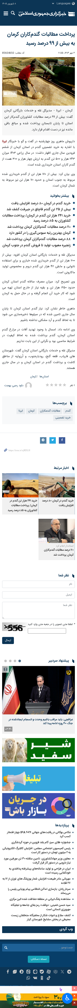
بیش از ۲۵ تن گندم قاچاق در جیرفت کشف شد (39, 209)
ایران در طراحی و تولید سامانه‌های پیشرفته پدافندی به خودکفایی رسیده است (40, 870)
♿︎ (67, 998)
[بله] (42, 972)
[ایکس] (62, 972)
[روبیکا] (55, 972)
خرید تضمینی (63, 418)
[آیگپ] (35, 972)
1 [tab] (19, 661)
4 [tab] (5, 661)
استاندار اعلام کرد (65, 546)
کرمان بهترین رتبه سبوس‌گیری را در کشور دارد (40, 233)
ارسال (8, 640)
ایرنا (42, 14)
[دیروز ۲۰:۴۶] (38, 690)
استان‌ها (44, 376)
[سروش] (21, 972)
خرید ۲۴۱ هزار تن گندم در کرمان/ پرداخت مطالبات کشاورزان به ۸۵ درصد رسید (36, 218)
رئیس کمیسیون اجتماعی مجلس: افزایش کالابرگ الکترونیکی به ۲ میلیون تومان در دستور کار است (36, 850)
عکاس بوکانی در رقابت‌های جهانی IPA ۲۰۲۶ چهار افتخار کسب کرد (39, 834)
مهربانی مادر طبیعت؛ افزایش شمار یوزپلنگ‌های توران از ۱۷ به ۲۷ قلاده (37, 881)
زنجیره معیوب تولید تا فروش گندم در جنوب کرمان (36, 245)
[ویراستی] (15, 972)
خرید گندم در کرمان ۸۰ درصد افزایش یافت (41, 203)
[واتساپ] (28, 978)
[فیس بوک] (8, 972)
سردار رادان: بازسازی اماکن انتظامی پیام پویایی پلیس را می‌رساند (39, 891)
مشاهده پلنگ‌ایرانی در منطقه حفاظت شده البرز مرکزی (40, 899)
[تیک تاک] (49, 978)
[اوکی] (42, 978)
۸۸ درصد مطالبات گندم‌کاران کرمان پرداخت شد (38, 239)
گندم (68, 411)
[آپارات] (49, 972)
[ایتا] (28, 972)
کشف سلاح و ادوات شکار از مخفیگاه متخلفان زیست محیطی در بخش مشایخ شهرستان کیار (41, 917)
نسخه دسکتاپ (39, 959)
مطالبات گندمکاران (50, 411)
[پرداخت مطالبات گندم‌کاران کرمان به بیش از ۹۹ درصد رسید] (38, 81)
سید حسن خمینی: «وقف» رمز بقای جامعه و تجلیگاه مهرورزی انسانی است (41, 907)
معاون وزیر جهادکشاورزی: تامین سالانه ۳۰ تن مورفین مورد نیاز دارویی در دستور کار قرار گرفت (37, 860)
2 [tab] (15, 661)
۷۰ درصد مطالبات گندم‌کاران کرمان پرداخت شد (38, 227)
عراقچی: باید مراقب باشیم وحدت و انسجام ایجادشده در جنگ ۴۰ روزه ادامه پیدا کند (41, 721)
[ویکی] (35, 978)
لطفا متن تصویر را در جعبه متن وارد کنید (51, 624)
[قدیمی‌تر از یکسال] (56, 485)
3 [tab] (10, 661)
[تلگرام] (69, 972)
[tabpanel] (38, 700)
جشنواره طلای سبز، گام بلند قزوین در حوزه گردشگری (41, 842)
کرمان (33, 376)
